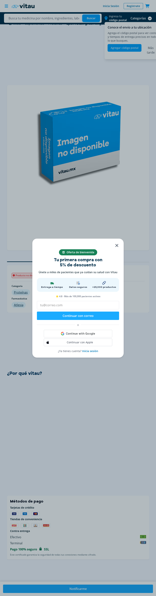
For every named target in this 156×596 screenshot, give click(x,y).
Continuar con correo (78, 316)
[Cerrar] (117, 245)
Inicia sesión (90, 351)
